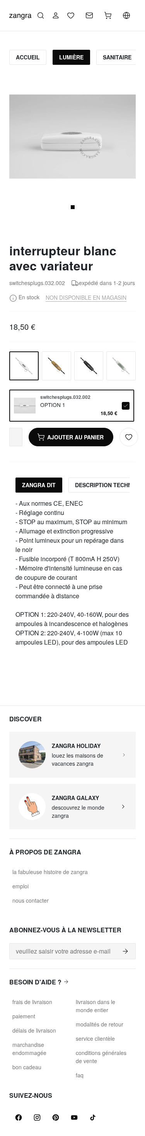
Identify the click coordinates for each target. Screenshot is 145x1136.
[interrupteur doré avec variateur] (56, 366)
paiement (23, 1016)
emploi (20, 886)
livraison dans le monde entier (95, 1006)
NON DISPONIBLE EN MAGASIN (86, 297)
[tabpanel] (72, 573)
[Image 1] (73, 207)
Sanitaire (117, 57)
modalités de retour (99, 1024)
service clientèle (95, 1038)
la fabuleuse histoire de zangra (50, 872)
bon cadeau (26, 1067)
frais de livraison (32, 1002)
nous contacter (30, 900)
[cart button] (108, 15)
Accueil (28, 57)
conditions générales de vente (101, 1057)
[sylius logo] (20, 14)
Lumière (71, 57)
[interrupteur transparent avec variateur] (121, 366)
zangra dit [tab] (39, 485)
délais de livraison (34, 1030)
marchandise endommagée (29, 1049)
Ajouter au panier (75, 437)
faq (80, 1075)
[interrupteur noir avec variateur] (89, 366)
